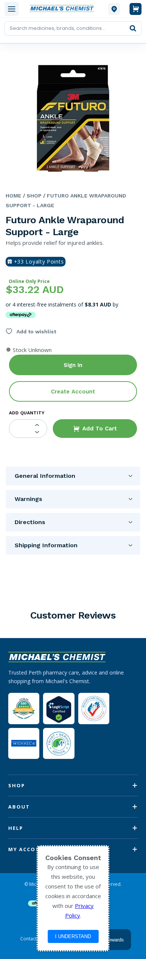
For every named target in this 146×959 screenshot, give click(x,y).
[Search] (133, 28)
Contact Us (31, 939)
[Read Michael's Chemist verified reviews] (23, 708)
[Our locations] (114, 9)
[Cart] (136, 9)
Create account (73, 391)
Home (13, 196)
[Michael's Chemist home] (63, 8)
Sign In (73, 365)
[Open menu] (11, 9)
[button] (95, 428)
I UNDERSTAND (73, 936)
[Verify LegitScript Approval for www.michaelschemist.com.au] (58, 708)
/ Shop (31, 196)
